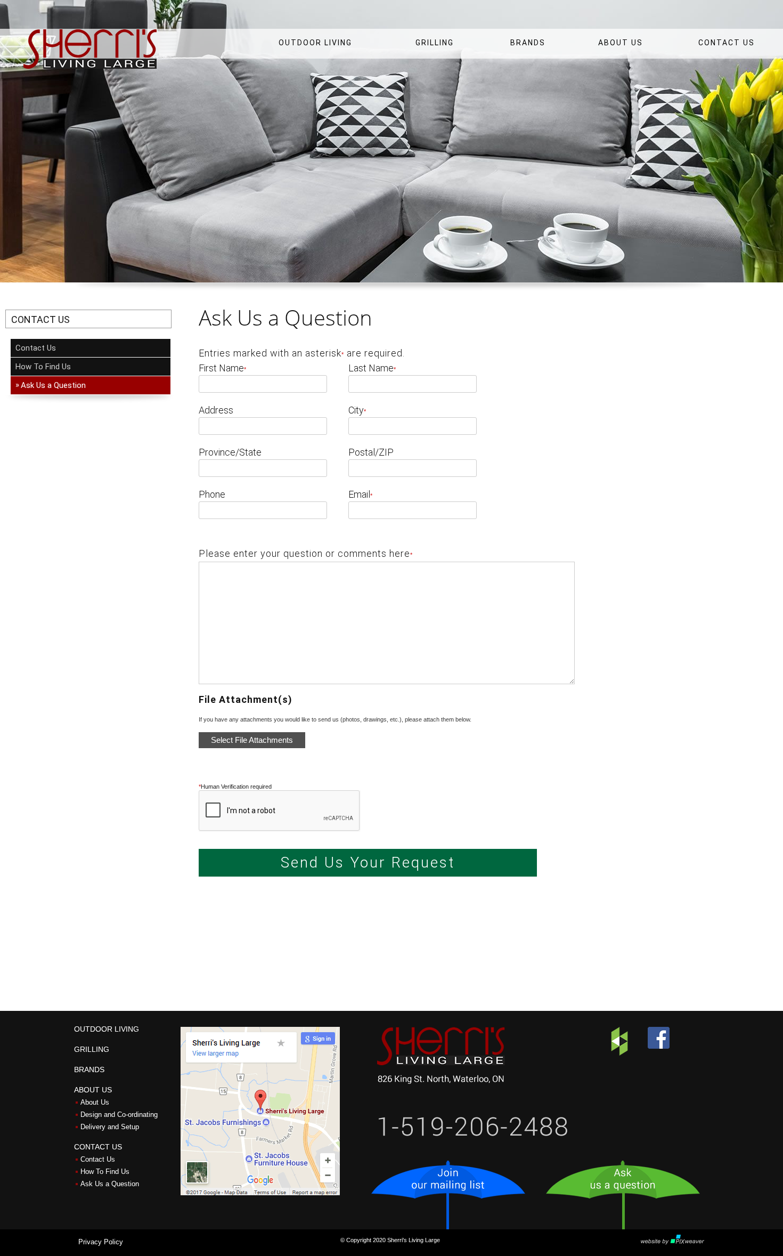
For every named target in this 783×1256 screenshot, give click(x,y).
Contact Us (35, 348)
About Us (94, 1102)
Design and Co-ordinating (119, 1115)
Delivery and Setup (109, 1127)
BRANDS (527, 42)
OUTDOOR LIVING (315, 42)
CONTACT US (726, 42)
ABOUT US (620, 42)
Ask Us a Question (109, 1184)
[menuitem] (315, 41)
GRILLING (434, 42)
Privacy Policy (100, 1242)
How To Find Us (43, 366)
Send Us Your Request (368, 862)
